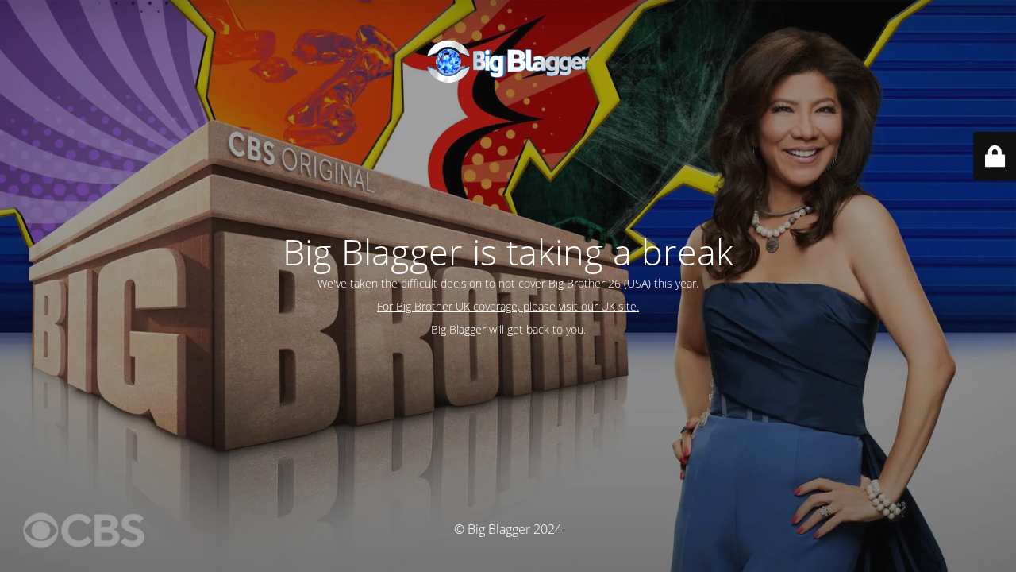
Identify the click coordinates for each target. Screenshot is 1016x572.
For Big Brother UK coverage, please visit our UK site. (508, 306)
